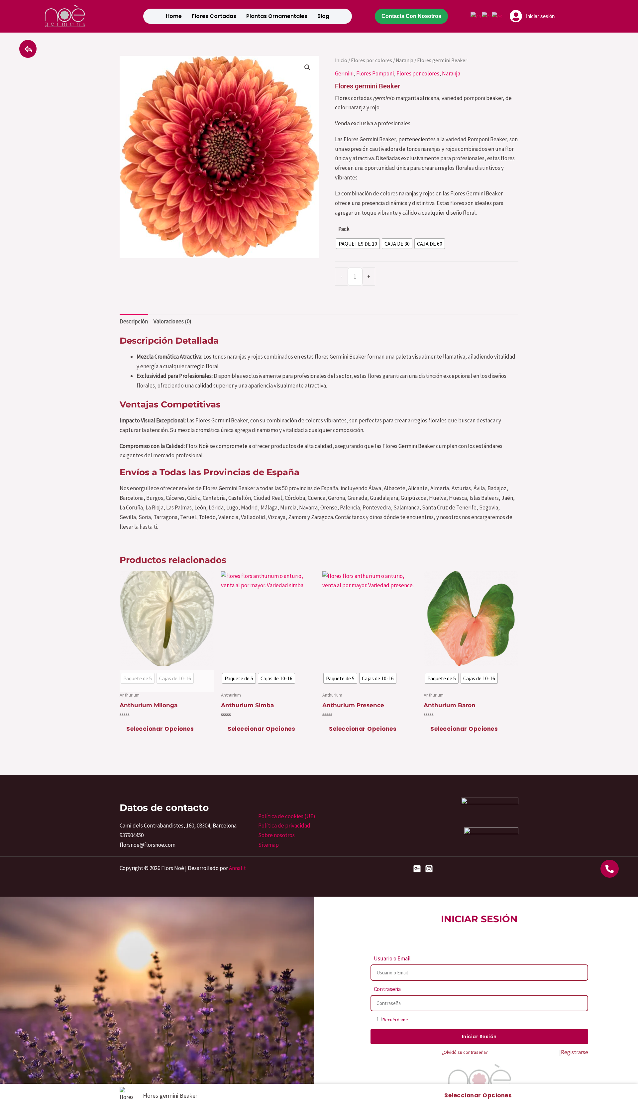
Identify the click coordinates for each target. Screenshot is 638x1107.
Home (174, 16)
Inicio (341, 60)
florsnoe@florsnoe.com (147, 844)
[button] (307, 67)
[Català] (476, 16)
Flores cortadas (214, 16)
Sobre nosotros (276, 835)
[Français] (487, 16)
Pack (344, 229)
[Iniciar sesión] (516, 16)
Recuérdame (394, 1020)
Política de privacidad (284, 825)
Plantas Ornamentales (276, 16)
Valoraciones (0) (172, 321)
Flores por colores (371, 60)
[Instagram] (429, 869)
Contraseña (387, 989)
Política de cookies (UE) (286, 816)
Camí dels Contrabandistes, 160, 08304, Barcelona (178, 825)
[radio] (357, 244)
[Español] (497, 16)
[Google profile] (417, 869)
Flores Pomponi (375, 73)
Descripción (134, 321)
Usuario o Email (392, 958)
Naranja (404, 60)
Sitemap (268, 844)
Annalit (237, 868)
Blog (323, 16)
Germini (344, 73)
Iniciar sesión (540, 16)
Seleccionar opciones (160, 729)
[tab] (134, 321)
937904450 (132, 835)
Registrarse (574, 1052)
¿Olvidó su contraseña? (465, 1052)
